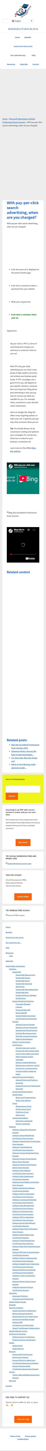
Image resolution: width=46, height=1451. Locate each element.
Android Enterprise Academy (23, 1077)
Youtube (15, 1021)
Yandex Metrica (18, 1348)
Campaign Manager (23, 1004)
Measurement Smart (23, 1106)
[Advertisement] (23, 94)
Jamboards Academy (20, 1118)
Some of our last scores (15, 937)
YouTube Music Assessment (26, 1033)
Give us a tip (23, 1419)
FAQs (7, 948)
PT (22, 29)
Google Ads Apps (22, 992)
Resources (10, 953)
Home (4, 119)
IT (20, 29)
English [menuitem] (18, 21)
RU (25, 29)
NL (31, 29)
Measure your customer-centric (28, 1065)
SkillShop (12, 969)
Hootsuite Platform (20, 1296)
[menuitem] (17, 21)
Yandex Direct (17, 1346)
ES (15, 29)
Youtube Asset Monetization (26, 1030)
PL (28, 29)
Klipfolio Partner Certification (24, 1340)
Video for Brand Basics (24, 1039)
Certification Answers (23, 10)
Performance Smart (23, 1109)
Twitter (12, 1372)
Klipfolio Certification (17, 1334)
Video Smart (20, 1115)
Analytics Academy (16, 1308)
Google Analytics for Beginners (24, 1311)
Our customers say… (13, 942)
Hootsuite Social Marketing (22, 1299)
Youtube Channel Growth (25, 1024)
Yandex (11, 1343)
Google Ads (16, 972)
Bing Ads (12, 1305)
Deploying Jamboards (24, 1121)
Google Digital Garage (17, 1302)
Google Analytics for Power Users (25, 1316)
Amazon (12, 1351)
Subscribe (9, 961)
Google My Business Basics (22, 1092)
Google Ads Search (23, 981)
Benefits (9, 932)
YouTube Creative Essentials (26, 1036)
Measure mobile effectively (26, 1062)
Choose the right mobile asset (27, 1051)
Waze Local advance (23, 1100)
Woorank (12, 1381)
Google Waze (17, 1094)
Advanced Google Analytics (22, 1313)
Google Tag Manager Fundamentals (26, 1328)
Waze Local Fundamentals (26, 1097)
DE (17, 29)
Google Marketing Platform (23, 1001)
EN (9, 29)
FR (12, 29)
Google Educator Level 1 (18, 1331)
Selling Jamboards (23, 1124)
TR (34, 29)
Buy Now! (23, 842)
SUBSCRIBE (23, 897)
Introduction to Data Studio (23, 1325)
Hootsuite (13, 1293)
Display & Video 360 (23, 1010)
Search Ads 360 (21, 1013)
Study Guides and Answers (15, 966)
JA (37, 29)
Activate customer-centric (26, 1048)
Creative (19, 1007)
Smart (14, 1103)
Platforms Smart (22, 1112)
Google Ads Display (23, 978)
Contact (9, 1386)
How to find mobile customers (27, 1054)
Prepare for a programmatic (26, 1068)
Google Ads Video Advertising (27, 989)
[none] (17, 21)
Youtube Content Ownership (26, 1027)
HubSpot (12, 1127)
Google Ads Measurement (25, 975)
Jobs (11, 956)
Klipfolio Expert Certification (23, 1337)
